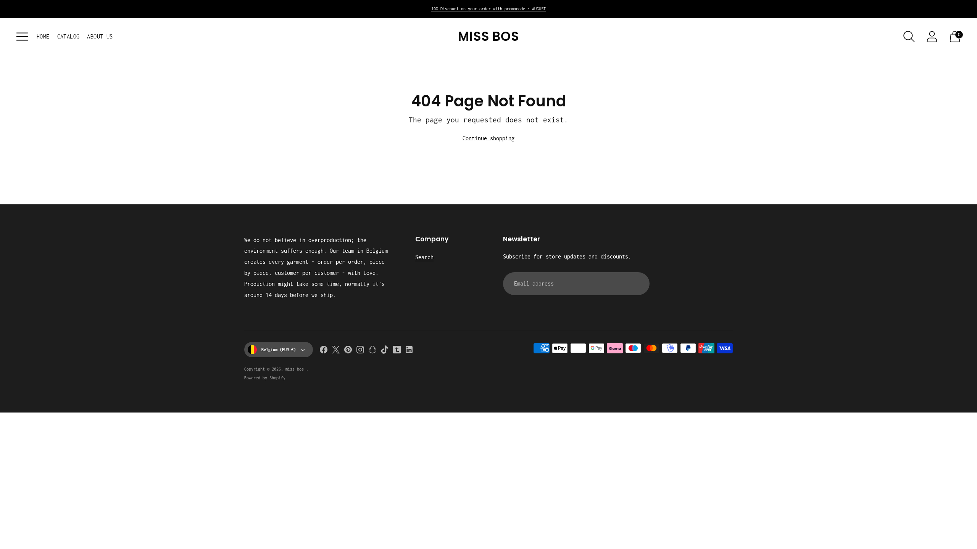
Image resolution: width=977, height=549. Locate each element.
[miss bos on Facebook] (323, 351)
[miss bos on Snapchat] (372, 351)
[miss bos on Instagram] (360, 351)
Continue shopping (488, 138)
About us (100, 36)
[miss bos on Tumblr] (396, 351)
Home (43, 36)
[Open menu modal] (22, 36)
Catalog (68, 36)
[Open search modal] (909, 36)
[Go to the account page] (932, 36)
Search (424, 257)
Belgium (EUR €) (278, 349)
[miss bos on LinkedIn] (409, 351)
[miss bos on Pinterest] (348, 351)
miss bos (295, 369)
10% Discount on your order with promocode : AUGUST (488, 8)
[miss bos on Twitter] (335, 351)
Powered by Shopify (264, 378)
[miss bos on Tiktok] (384, 351)
